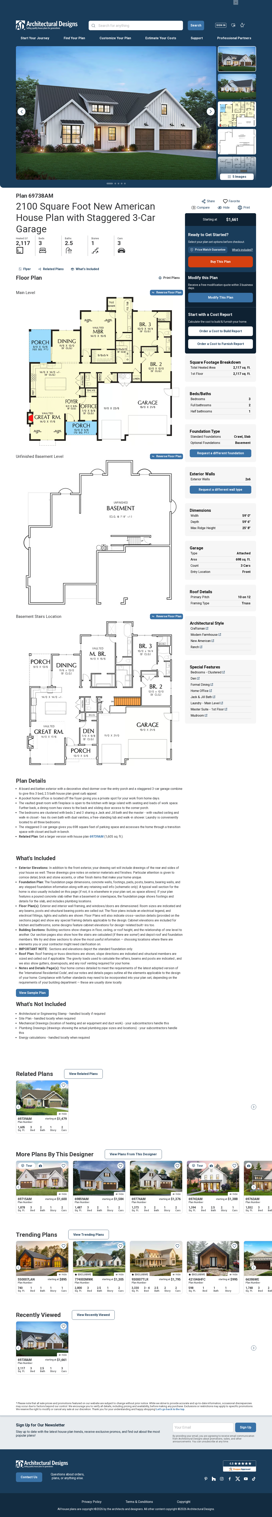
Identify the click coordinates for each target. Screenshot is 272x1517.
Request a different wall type (220, 489)
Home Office (199, 691)
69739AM (97, 836)
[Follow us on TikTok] (253, 1478)
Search (196, 25)
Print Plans (171, 278)
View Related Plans (83, 1074)
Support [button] (197, 38)
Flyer (27, 269)
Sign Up (245, 1427)
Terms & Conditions (139, 1502)
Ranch (195, 647)
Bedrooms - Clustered (206, 672)
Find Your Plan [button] (74, 38)
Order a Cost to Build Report (220, 331)
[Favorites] (233, 25)
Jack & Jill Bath (201, 697)
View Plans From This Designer (133, 1154)
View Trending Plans (88, 1235)
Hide (226, 207)
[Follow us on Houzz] (213, 1478)
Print (246, 207)
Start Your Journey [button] (35, 38)
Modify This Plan (220, 297)
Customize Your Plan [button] (115, 38)
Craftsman (198, 628)
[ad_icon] (46, 25)
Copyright (183, 1502)
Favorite (234, 201)
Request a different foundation (220, 453)
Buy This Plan (220, 262)
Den (193, 678)
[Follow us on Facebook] (229, 1478)
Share (211, 201)
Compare (203, 207)
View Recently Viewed (93, 1315)
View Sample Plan (32, 993)
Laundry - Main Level (205, 703)
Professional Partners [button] (234, 38)
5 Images (239, 177)
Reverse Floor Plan (168, 292)
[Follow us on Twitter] (237, 1478)
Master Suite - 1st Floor (207, 709)
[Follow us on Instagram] (221, 1478)
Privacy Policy (92, 1502)
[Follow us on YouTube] (245, 1478)
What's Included (87, 269)
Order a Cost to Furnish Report (220, 344)
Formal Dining (200, 685)
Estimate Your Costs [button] (160, 38)
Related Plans (53, 269)
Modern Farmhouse (204, 635)
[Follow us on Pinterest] (206, 1478)
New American (201, 641)
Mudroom (197, 715)
